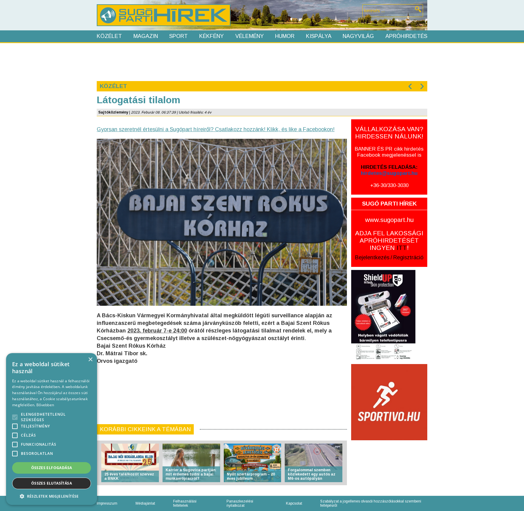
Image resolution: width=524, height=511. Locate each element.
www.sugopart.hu (389, 219)
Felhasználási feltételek (184, 503)
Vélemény (249, 36)
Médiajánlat (145, 503)
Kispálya (318, 36)
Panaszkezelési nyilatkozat (240, 503)
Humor (284, 36)
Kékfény (211, 36)
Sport (178, 36)
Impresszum (107, 503)
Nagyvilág (358, 36)
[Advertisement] (261, 61)
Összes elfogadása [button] (51, 467)
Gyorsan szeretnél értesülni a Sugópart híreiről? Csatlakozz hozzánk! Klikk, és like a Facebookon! (215, 129)
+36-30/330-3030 (389, 185)
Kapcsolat (294, 503)
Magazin (145, 36)
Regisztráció (408, 257)
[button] (51, 496)
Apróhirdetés (406, 36)
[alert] (51, 429)
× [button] (90, 359)
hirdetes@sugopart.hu (389, 173)
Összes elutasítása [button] (51, 483)
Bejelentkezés (372, 257)
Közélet (109, 36)
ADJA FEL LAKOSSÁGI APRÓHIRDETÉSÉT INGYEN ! (389, 240)
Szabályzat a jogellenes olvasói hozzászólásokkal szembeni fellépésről (370, 503)
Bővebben (45, 404)
